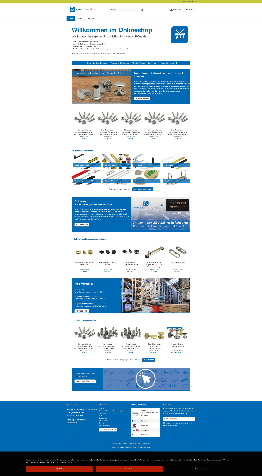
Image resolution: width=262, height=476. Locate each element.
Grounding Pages (104, 425)
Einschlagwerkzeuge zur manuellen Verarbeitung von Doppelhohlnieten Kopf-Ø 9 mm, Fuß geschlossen (131, 132)
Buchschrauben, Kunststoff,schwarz (108, 263)
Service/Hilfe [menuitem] (189, 2)
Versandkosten (146, 443)
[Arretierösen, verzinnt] (177, 251)
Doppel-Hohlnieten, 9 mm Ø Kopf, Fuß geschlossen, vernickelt (177, 346)
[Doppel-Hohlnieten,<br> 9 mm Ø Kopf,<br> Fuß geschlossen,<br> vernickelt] (177, 333)
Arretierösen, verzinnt (178, 262)
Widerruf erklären (108, 430)
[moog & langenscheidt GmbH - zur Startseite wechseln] (83, 9)
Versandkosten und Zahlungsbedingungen (112, 411)
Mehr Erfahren (82, 311)
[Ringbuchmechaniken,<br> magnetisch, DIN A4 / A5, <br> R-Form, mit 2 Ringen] (154, 251)
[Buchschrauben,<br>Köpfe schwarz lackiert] (131, 251)
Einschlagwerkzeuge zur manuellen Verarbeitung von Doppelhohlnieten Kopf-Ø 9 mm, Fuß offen (108, 132)
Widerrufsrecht (103, 420)
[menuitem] (126, 10)
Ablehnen (59, 468)
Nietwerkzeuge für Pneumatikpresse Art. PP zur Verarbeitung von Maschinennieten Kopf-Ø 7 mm (84, 346)
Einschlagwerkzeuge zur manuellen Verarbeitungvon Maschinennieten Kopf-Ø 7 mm (154, 132)
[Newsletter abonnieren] (192, 419)
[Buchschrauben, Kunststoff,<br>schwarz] (107, 251)
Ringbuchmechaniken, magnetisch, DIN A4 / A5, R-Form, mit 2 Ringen (154, 264)
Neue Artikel (149, 360)
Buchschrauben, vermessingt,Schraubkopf (84, 263)
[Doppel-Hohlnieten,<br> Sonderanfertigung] (154, 333)
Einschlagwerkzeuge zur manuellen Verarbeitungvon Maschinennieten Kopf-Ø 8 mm (178, 132)
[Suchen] (142, 10)
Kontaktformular (72, 423)
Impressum (102, 413)
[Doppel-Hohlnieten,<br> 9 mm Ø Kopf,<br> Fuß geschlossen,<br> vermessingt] (131, 333)
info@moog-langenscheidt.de (76, 420)
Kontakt (101, 408)
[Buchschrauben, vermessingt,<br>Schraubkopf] (84, 251)
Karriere (101, 423)
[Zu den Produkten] (179, 34)
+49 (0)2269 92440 (76, 412)
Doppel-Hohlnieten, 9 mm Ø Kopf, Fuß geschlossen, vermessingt (131, 346)
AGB (100, 416)
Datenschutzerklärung (68, 462)
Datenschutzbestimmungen (180, 423)
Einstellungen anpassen (199, 469)
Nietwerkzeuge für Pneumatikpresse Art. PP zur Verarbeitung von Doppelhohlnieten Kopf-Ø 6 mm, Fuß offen (107, 346)
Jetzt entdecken (142, 98)
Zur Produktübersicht (85, 381)
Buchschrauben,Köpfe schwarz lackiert (131, 263)
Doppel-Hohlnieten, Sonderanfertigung (154, 345)
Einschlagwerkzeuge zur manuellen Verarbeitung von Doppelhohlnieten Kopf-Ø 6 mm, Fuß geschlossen (84, 132)
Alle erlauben (129, 469)
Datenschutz (103, 418)
